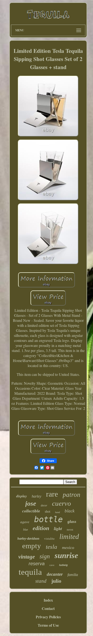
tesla (51, 546)
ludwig (63, 565)
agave (24, 522)
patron (71, 494)
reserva (37, 563)
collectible (31, 511)
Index (48, 600)
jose (30, 503)
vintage (26, 557)
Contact (48, 608)
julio (56, 581)
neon (70, 529)
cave (51, 565)
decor (44, 505)
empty (31, 546)
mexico (68, 547)
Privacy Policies (48, 617)
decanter (55, 574)
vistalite (49, 538)
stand (40, 581)
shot (47, 511)
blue (25, 529)
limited (69, 536)
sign (45, 556)
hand (57, 512)
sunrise (66, 555)
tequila (30, 572)
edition (41, 528)
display (21, 496)
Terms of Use (48, 625)
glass (71, 521)
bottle (48, 519)
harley (36, 496)
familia (72, 575)
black (69, 510)
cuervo (61, 503)
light (58, 529)
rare (52, 494)
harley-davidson (28, 538)
